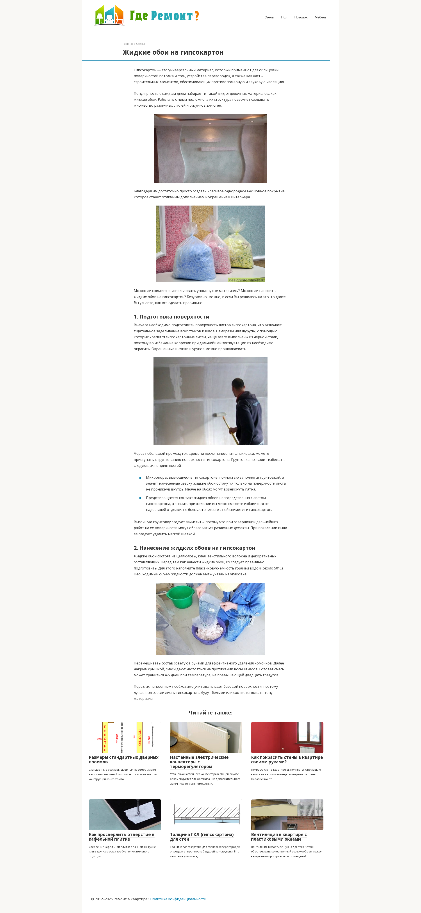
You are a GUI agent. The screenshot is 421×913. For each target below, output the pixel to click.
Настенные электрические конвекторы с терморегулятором (199, 761)
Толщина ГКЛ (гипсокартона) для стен (202, 837)
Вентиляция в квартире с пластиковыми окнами (279, 837)
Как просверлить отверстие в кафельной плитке (122, 837)
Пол (284, 17)
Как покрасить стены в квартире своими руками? (287, 759)
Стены (269, 17)
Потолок (301, 17)
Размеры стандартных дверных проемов (124, 759)
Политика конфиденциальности (178, 899)
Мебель (320, 17)
